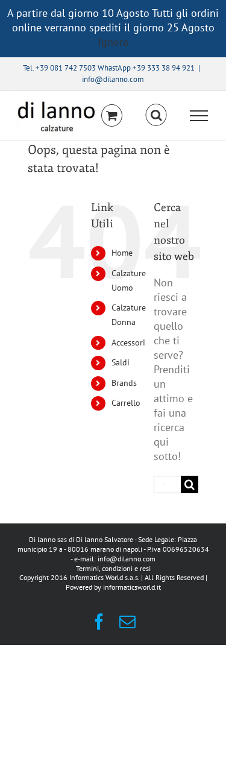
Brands (124, 382)
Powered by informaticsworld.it (113, 587)
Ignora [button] (113, 42)
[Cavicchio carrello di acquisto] (111, 115)
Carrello (125, 402)
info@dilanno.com (113, 79)
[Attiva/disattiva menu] (199, 115)
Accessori (128, 342)
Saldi (120, 362)
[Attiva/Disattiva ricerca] (156, 115)
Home (122, 252)
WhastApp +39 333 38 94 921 (146, 68)
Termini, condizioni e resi (113, 568)
